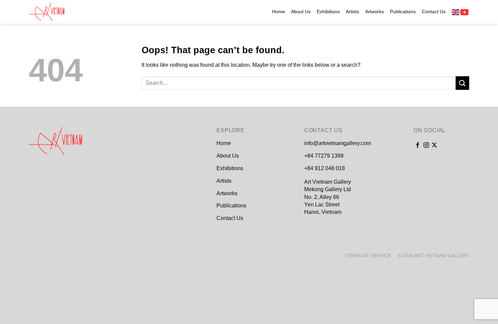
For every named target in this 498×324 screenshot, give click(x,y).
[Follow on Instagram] (426, 145)
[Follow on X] (434, 145)
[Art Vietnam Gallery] (63, 12)
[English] (456, 11)
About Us (301, 11)
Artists (352, 11)
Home (278, 11)
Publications (403, 11)
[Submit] (462, 82)
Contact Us (433, 11)
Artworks (374, 11)
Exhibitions (328, 11)
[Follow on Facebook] (417, 145)
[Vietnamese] (464, 11)
